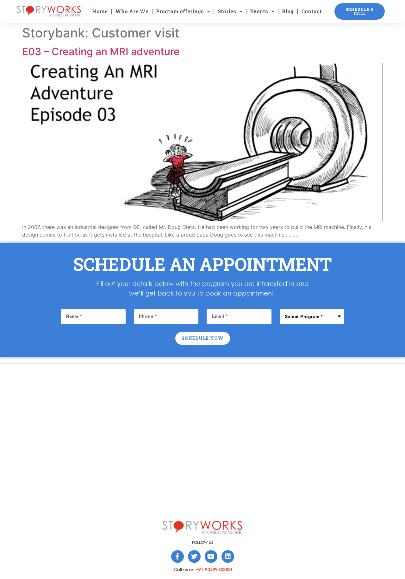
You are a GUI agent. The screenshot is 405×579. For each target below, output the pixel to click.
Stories (227, 11)
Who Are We (131, 11)
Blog (288, 11)
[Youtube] (211, 556)
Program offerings (180, 11)
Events (259, 11)
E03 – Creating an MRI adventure (101, 51)
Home (100, 11)
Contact (311, 11)
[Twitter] (194, 556)
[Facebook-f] (177, 556)
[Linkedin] (227, 556)
